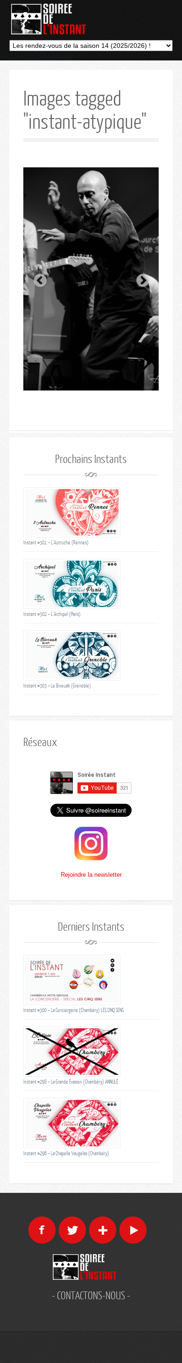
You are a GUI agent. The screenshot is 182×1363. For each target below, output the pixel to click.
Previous (37, 278)
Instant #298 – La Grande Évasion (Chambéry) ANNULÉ (70, 1081)
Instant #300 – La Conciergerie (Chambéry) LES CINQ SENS (73, 1010)
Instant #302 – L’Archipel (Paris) (52, 614)
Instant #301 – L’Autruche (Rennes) (56, 542)
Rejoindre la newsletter (91, 874)
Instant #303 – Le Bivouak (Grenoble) (57, 685)
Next (140, 278)
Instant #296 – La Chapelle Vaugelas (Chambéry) (66, 1153)
